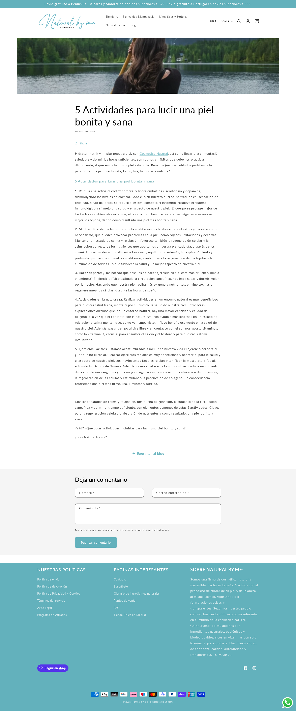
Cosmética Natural (154, 153)
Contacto (120, 579)
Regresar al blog (150, 453)
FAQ (117, 607)
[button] (111, 17)
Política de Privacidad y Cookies (58, 593)
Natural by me (140, 701)
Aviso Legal (44, 607)
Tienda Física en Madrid (130, 615)
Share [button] (83, 143)
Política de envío (48, 579)
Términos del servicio (51, 600)
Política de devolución (52, 586)
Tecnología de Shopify (161, 701)
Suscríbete (121, 586)
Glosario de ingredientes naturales (136, 593)
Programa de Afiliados (52, 615)
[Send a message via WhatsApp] (287, 702)
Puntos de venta (125, 600)
